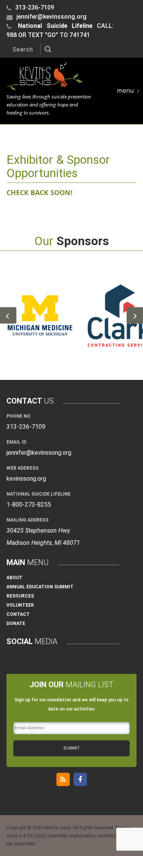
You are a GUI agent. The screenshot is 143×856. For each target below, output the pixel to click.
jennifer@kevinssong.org (51, 16)
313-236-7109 (34, 7)
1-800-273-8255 (28, 504)
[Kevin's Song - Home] (44, 88)
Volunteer (20, 605)
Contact (18, 614)
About (14, 577)
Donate (15, 623)
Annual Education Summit (40, 587)
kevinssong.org (26, 478)
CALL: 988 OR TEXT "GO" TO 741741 (60, 30)
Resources (20, 596)
